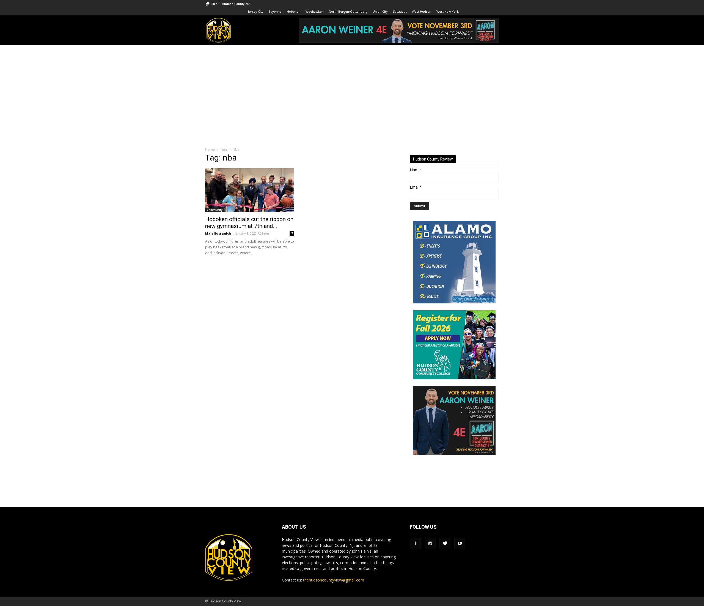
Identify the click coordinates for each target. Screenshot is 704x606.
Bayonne (275, 11)
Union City (380, 11)
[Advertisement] (352, 86)
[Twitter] (444, 543)
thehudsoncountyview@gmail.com (333, 580)
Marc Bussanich (218, 233)
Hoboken (293, 11)
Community (214, 210)
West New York (447, 11)
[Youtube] (459, 543)
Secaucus (400, 11)
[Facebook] (415, 543)
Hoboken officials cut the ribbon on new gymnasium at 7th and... (249, 222)
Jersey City (255, 11)
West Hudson (421, 11)
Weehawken (315, 11)
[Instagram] (430, 543)
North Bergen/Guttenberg (348, 11)
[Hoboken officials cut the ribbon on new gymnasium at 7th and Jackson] (249, 190)
